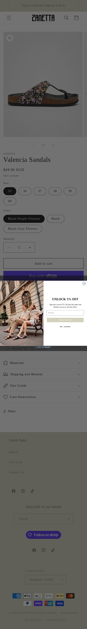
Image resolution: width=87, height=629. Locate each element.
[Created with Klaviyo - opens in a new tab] (43, 347)
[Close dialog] (84, 283)
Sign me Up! (65, 320)
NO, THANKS (65, 326)
